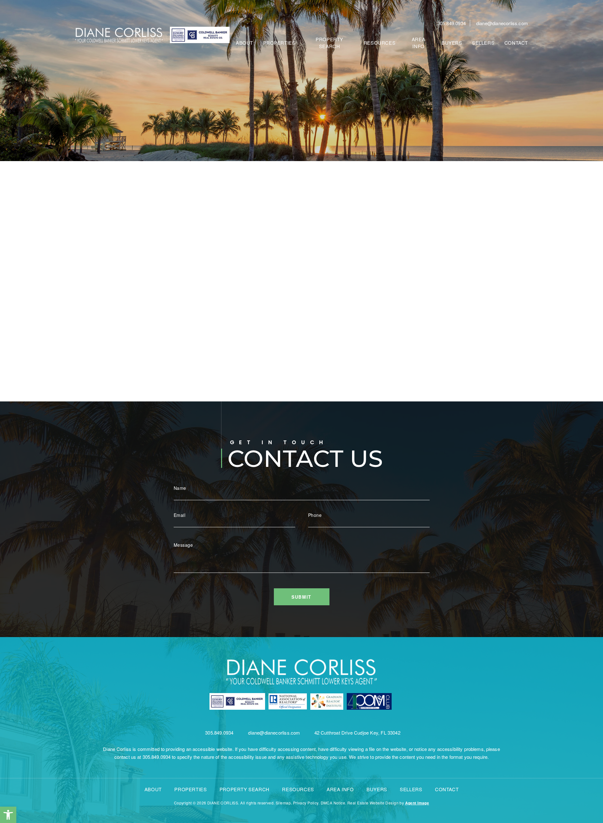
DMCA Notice (333, 802)
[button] (8, 815)
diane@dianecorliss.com (502, 23)
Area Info (418, 42)
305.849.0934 (451, 23)
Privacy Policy (305, 802)
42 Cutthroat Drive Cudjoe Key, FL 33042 (357, 733)
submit (301, 597)
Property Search (329, 42)
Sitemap (283, 802)
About (244, 42)
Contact (516, 42)
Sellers (483, 42)
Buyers (452, 42)
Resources (379, 42)
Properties (279, 42)
